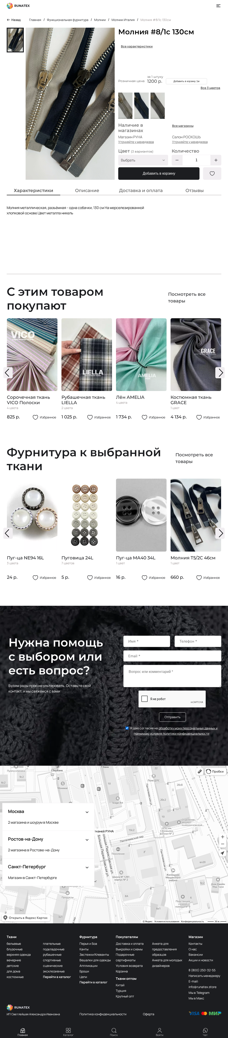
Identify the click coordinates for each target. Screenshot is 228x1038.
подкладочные (53, 949)
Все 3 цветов (210, 88)
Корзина (122, 971)
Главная (23, 1035)
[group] (32, 369)
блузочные (14, 949)
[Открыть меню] (218, 5)
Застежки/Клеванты (94, 954)
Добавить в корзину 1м (186, 81)
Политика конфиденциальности (102, 1014)
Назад (16, 20)
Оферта (148, 1014)
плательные (52, 943)
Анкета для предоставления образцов (164, 949)
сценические (53, 966)
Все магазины (182, 126)
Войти (159, 1035)
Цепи (83, 977)
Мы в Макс (196, 998)
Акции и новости (201, 960)
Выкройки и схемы (129, 949)
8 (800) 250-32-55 (202, 970)
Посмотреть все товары (187, 298)
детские (13, 966)
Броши (84, 971)
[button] (8, 372)
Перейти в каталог (57, 977)
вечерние (14, 960)
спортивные (52, 960)
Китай (120, 985)
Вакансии (196, 954)
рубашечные (52, 954)
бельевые (14, 943)
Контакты (195, 943)
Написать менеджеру (204, 976)
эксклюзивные (54, 971)
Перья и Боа (88, 943)
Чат (205, 1035)
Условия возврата (129, 966)
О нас (193, 949)
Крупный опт (125, 996)
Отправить (172, 717)
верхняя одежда (19, 954)
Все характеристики (137, 46)
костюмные (15, 977)
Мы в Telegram (199, 992)
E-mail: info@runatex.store (202, 984)
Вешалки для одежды (95, 960)
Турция (121, 990)
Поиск (114, 1035)
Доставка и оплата (130, 943)
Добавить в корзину (159, 173)
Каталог (68, 1035)
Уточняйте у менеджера (136, 142)
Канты (83, 949)
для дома (13, 971)
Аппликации (88, 966)
